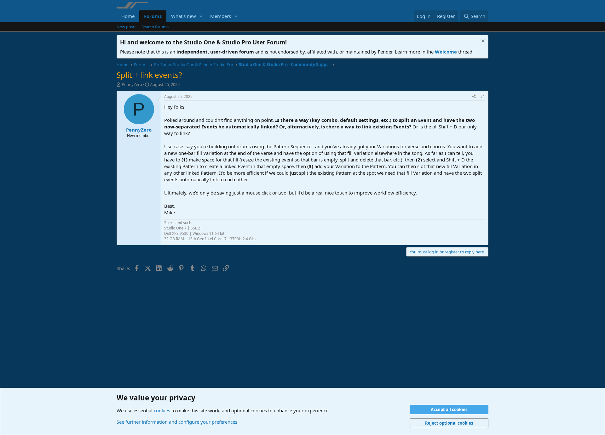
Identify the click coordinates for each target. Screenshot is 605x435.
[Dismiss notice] (482, 41)
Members (220, 16)
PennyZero (132, 84)
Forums (153, 16)
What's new (183, 16)
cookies (162, 410)
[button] (201, 16)
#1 (482, 96)
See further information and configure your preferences (177, 422)
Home (128, 16)
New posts (126, 27)
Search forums (155, 27)
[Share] (474, 96)
